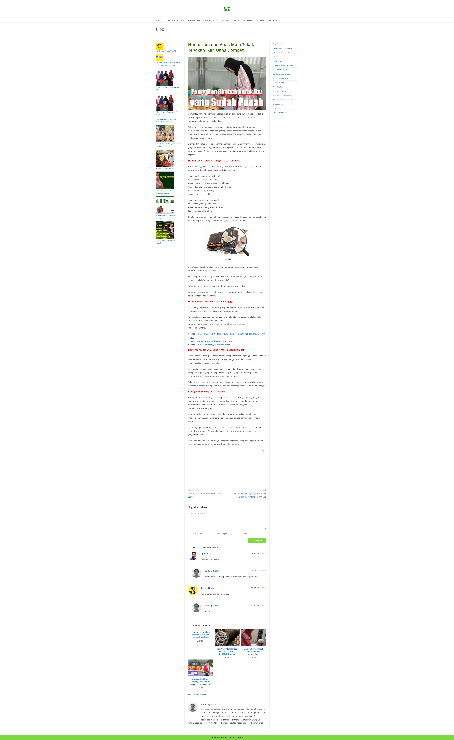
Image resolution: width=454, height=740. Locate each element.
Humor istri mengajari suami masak (214, 344)
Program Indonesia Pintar (282, 95)
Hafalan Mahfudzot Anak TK (166, 51)
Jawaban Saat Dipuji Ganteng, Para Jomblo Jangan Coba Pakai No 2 (200, 682)
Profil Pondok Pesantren (281, 91)
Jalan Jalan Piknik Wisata (281, 52)
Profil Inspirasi (278, 87)
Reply (263, 553)
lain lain (275, 57)
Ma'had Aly (277, 61)
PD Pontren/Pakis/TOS (281, 70)
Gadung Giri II (212, 570)
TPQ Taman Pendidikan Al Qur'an (284, 100)
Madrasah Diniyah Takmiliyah (283, 65)
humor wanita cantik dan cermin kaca (215, 341)
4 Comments (257, 723)
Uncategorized (278, 104)
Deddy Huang (208, 588)
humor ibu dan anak (199, 694)
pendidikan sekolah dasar (282, 74)
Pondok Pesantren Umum (282, 78)
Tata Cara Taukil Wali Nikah (165, 169)
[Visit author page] (193, 707)
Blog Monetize (278, 44)
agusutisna (206, 553)
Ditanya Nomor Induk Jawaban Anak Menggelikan (253, 651)
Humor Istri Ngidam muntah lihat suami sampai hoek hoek (201, 635)
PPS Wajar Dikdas (279, 82)
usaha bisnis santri (279, 113)
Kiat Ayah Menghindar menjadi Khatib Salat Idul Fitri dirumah (227, 651)
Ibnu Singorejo (208, 704)
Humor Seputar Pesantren (234, 723)
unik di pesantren (279, 108)
